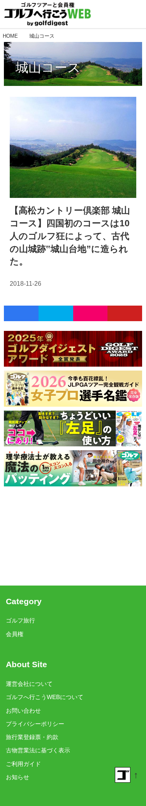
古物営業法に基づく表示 (38, 750)
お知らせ (17, 777)
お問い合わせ (23, 711)
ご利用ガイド (23, 764)
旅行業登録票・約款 (32, 737)
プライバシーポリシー (35, 724)
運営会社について (29, 684)
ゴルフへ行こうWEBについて (44, 697)
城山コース (48, 67)
